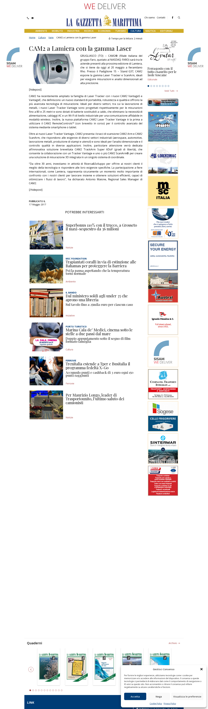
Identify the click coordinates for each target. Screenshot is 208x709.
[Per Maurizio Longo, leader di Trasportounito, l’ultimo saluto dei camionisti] (46, 405)
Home (32, 37)
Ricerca (88, 30)
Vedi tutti (169, 90)
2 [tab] (151, 86)
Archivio (173, 643)
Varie (51, 37)
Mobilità (57, 30)
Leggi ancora (163, 75)
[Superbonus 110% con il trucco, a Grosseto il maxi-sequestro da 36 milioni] (46, 235)
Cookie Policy (156, 703)
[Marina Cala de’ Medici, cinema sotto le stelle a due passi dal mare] (46, 337)
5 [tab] (160, 86)
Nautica (150, 30)
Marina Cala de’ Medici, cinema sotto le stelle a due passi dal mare (99, 331)
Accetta (135, 696)
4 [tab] (157, 86)
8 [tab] (168, 86)
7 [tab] (165, 86)
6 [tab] (162, 86)
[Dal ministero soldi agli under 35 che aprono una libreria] (46, 303)
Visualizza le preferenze (187, 696)
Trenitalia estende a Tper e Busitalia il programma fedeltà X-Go (98, 365)
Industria (73, 30)
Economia (104, 30)
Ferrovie (70, 383)
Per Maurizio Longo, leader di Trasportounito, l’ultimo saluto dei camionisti (95, 398)
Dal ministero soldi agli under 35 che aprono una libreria (97, 297)
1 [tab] (148, 86)
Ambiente (41, 30)
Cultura (135, 30)
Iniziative (70, 315)
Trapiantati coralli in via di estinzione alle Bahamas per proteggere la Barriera (101, 263)
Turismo (120, 30)
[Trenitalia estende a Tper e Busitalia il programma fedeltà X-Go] (46, 371)
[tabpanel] (163, 75)
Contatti (161, 17)
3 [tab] (154, 86)
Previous (30, 669)
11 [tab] (59, 690)
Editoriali (166, 30)
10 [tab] (56, 690)
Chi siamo (149, 17)
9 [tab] (53, 690)
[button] (201, 669)
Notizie (69, 247)
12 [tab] (62, 690)
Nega (159, 696)
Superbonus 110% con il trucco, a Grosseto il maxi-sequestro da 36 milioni (101, 227)
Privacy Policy (170, 703)
